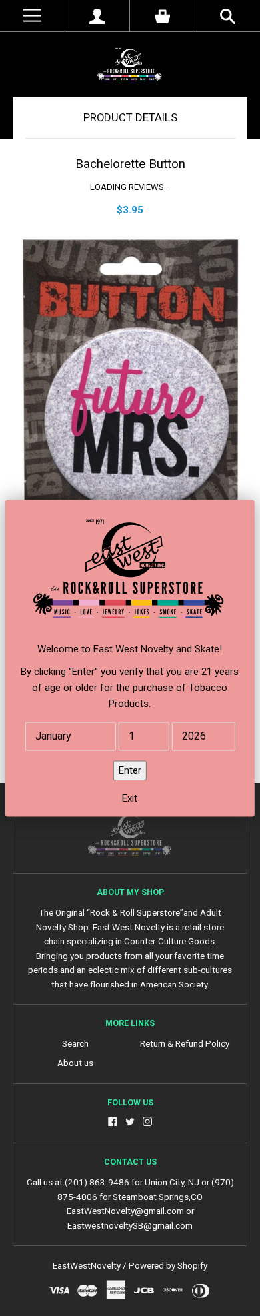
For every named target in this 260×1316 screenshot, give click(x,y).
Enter (130, 770)
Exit (129, 798)
